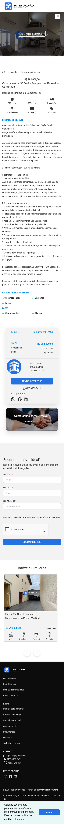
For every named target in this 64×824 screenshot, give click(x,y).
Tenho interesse (32, 381)
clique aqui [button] (19, 819)
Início (4, 72)
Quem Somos (9, 678)
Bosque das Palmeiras (31, 72)
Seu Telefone (9, 501)
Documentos (9, 732)
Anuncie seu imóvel (12, 720)
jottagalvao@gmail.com (14, 755)
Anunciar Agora (31, 422)
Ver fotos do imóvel (32, 33)
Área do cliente (10, 726)
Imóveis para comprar (13, 709)
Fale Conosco (9, 684)
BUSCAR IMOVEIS (32, 542)
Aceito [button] (49, 812)
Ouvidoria (7, 737)
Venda (14, 72)
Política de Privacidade (50, 517)
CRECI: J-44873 (10, 695)
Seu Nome (8, 475)
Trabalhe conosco (11, 743)
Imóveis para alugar (12, 714)
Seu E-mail (8, 488)
